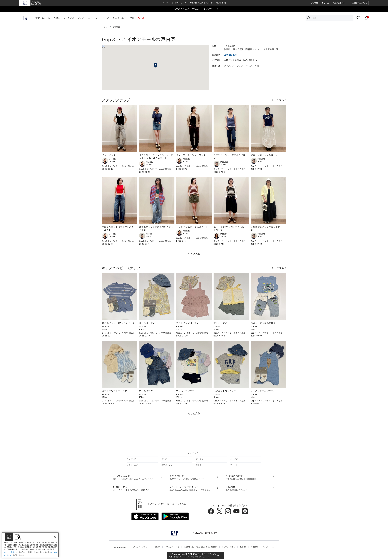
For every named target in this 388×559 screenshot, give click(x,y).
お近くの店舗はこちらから (237, 490)
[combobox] (329, 18)
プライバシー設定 (172, 547)
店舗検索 (314, 3)
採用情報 (254, 547)
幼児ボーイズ (166, 465)
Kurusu (105, 327)
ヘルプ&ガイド (339, 3)
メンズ (164, 459)
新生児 (198, 465)
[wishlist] (358, 18)
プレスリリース (268, 547)
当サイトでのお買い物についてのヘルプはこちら (133, 479)
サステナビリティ (228, 547)
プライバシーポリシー (140, 547)
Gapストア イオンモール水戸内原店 (118, 166)
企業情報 (243, 547)
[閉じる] (55, 536)
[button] (359, 3)
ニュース (325, 3)
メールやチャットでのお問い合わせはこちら (131, 490)
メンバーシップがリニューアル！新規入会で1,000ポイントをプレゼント (194, 3)
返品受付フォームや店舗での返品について (186, 479)
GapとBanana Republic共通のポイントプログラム (189, 490)
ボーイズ (234, 459)
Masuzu (112, 159)
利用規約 (157, 547)
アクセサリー (235, 465)
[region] (30, 544)
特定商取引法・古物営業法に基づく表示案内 (200, 547)
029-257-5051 (230, 55)
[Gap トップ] (24, 18)
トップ (104, 27)
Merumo (224, 162)
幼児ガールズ (132, 465)
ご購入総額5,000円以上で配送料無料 (241, 479)
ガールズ (199, 459)
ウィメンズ (131, 459)
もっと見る (194, 253)
